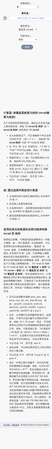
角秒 (14, 219)
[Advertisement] (26, 80)
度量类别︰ (26, 3)
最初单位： (26, 25)
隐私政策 (15, 425)
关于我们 (6, 425)
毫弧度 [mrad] (32, 211)
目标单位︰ (26, 35)
